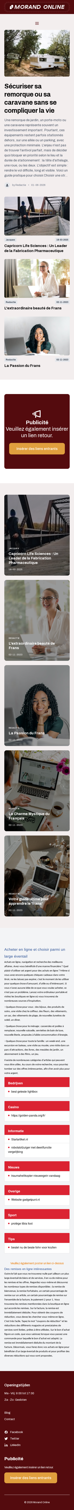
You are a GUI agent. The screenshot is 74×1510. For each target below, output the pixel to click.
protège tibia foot (22, 1223)
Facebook (16, 1432)
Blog (7, 1412)
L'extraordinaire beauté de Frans (33, 308)
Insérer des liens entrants (37, 449)
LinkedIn (15, 1445)
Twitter (14, 1438)
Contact (9, 1419)
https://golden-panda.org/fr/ (28, 1115)
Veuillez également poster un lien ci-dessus (37, 1263)
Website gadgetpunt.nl (25, 1199)
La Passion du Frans (22, 366)
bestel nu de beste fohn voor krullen (34, 1247)
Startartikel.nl (19, 1139)
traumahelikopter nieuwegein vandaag (35, 1175)
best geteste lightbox (24, 1091)
